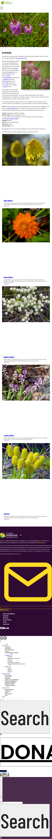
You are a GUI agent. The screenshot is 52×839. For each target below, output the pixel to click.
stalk (7, 83)
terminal (6, 81)
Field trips (10, 671)
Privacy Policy (41, 542)
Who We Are (5, 617)
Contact (5, 622)
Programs (7, 655)
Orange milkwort (8, 277)
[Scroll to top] (1, 638)
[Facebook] (1, 628)
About (4, 645)
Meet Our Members (9, 649)
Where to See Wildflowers (9, 613)
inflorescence (8, 77)
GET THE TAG (3, 771)
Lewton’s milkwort (9, 435)
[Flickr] (6, 628)
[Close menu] (0, 641)
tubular (16, 68)
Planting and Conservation (14, 658)
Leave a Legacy (8, 693)
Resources (5, 673)
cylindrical (6, 79)
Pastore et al (14, 108)
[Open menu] (1, 8)
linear (7, 85)
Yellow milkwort (8, 201)
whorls (5, 86)
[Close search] (1, 789)
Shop (6, 695)
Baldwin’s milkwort (9, 357)
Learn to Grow (6, 624)
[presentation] (26, 165)
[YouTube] (8, 628)
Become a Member (7, 620)
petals (8, 76)
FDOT (4, 696)
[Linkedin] (5, 628)
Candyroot (7, 514)
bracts (10, 72)
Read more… (7, 206)
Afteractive (18, 554)
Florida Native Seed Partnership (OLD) (16, 664)
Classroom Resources (10, 685)
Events (6, 666)
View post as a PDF (21, 58)
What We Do (5, 615)
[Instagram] (3, 628)
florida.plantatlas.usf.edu (12, 118)
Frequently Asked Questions (11, 652)
